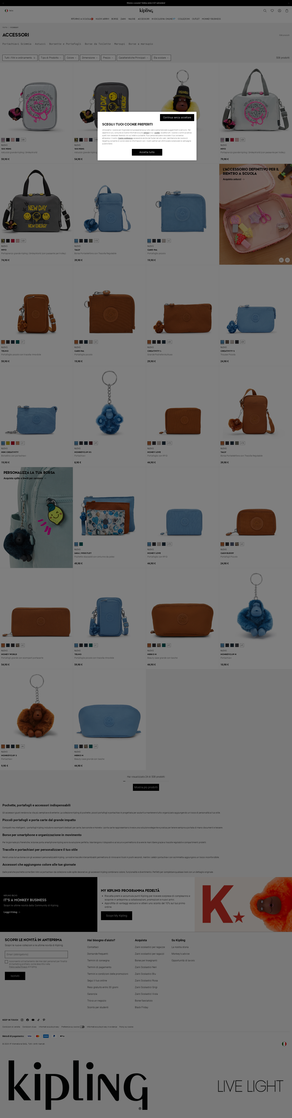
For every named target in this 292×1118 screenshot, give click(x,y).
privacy (146, 133)
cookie (157, 133)
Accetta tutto (147, 152)
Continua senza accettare (177, 117)
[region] (147, 136)
